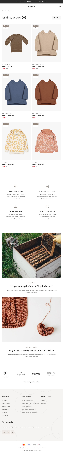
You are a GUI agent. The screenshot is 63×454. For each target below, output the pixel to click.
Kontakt (43, 403)
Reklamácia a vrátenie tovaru (30, 403)
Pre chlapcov (6, 403)
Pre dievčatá (6, 406)
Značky (43, 400)
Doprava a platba (27, 406)
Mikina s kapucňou (38, 66)
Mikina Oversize (7, 66)
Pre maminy (5, 409)
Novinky (4, 400)
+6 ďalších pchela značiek (31, 382)
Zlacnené (5, 415)
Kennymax (27, 448)
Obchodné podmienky (28, 409)
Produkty (4, 11)
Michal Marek (42, 448)
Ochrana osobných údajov (29, 412)
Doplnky (4, 412)
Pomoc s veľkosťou (27, 400)
